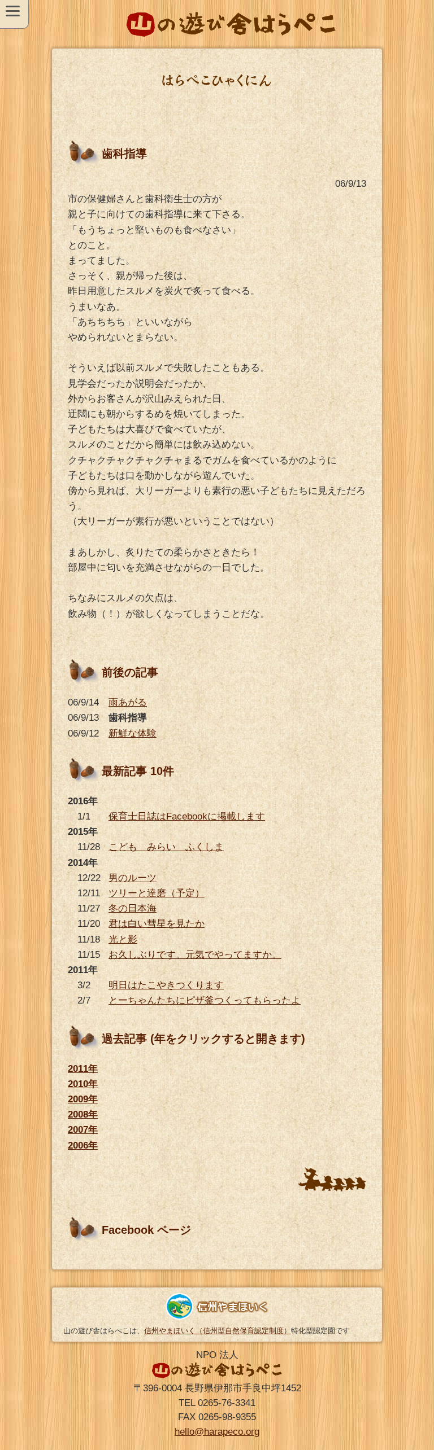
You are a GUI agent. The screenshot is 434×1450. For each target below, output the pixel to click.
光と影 (122, 939)
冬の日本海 (132, 908)
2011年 (83, 1068)
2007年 (83, 1129)
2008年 (83, 1114)
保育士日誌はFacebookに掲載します (186, 816)
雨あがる (127, 702)
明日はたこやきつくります (166, 985)
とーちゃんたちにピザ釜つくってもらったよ (204, 1000)
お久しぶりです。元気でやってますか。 (194, 954)
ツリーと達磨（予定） (156, 893)
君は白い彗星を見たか (156, 923)
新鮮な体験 (132, 733)
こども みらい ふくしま (166, 847)
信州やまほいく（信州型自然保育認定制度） (217, 1330)
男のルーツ (132, 878)
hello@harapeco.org (217, 1431)
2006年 (83, 1145)
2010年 (83, 1084)
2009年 (83, 1099)
